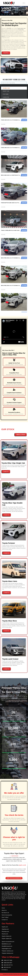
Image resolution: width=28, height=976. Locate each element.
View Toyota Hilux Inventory (14, 878)
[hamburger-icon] (23, 3)
